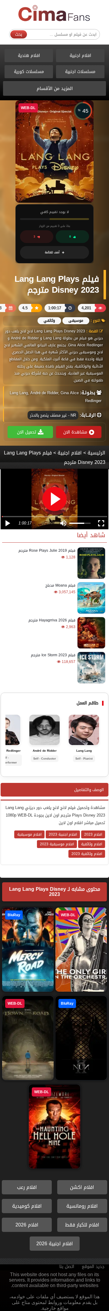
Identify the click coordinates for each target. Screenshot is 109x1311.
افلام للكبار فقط (82, 1224)
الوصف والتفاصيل (89, 790)
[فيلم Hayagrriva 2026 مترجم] (90, 633)
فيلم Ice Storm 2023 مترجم (53, 655)
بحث (18, 34)
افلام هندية (29, 56)
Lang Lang (84, 751)
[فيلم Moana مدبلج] (90, 598)
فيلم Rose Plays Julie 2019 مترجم (46, 550)
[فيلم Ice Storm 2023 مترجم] (90, 668)
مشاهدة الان (75, 432)
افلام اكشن (82, 1187)
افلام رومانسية (82, 1206)
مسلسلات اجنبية (80, 72)
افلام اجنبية (80, 56)
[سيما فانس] (54, 13)
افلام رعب (27, 1187)
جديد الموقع (93, 1267)
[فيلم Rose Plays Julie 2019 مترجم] (90, 563)
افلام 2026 (26, 1224)
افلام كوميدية (27, 1206)
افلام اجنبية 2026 (54, 1243)
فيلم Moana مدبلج (60, 585)
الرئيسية (96, 453)
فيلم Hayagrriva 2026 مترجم (51, 620)
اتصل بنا (66, 1267)
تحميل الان (26, 432)
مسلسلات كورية (29, 72)
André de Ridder (45, 751)
